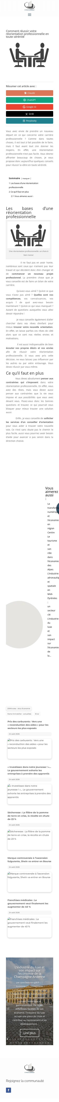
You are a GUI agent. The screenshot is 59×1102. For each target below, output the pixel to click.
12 (36, 1039)
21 (18, 1042)
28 (37, 1042)
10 (31, 1039)
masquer (26, 178)
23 (24, 1042)
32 (48, 1042)
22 (21, 1042)
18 (10, 1042)
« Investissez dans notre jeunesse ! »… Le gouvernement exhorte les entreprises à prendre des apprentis (29, 770)
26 (32, 1042)
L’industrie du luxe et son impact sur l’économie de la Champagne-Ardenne (29, 972)
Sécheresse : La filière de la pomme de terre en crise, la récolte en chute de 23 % (28, 816)
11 (34, 1039)
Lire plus (29, 1033)
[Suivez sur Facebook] (8, 1090)
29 (40, 1042)
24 (26, 1042)
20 (16, 1042)
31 (45, 1042)
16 (47, 1039)
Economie (20, 986)
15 (44, 1039)
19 (13, 1042)
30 (42, 1042)
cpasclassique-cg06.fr (29, 982)
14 (42, 1039)
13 (39, 1039)
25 (29, 1042)
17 (50, 1039)
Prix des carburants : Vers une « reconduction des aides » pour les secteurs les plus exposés (28, 725)
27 (34, 1042)
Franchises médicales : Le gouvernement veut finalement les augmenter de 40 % (28, 903)
